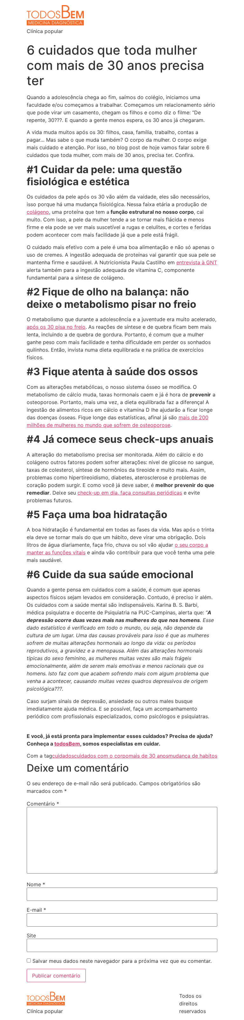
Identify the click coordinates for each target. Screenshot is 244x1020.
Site (31, 935)
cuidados (63, 756)
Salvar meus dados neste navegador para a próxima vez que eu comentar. (122, 960)
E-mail (36, 909)
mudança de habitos (192, 756)
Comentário (43, 803)
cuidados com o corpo (101, 756)
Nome (36, 884)
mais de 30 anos (148, 756)
